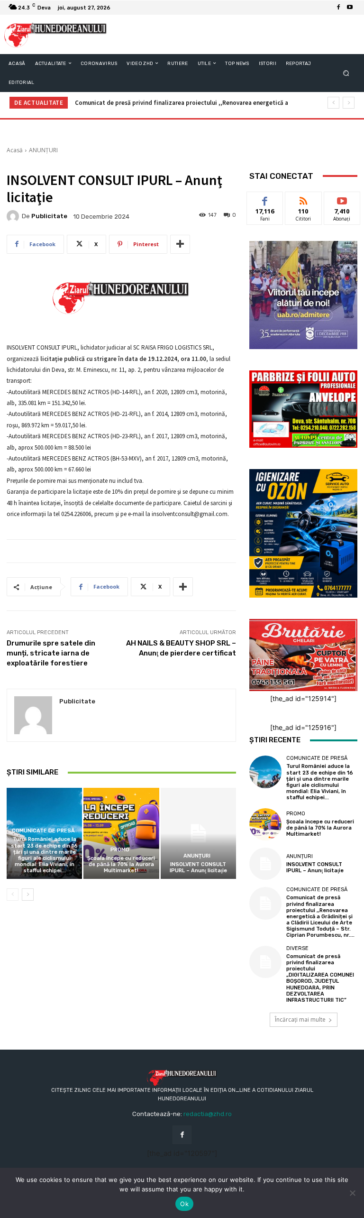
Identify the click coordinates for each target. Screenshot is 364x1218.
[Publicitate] (14, 216)
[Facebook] (338, 7)
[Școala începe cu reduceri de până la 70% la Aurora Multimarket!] (121, 833)
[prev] (333, 103)
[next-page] (28, 894)
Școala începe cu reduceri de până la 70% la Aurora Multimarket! (121, 864)
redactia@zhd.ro (207, 1113)
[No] (352, 1193)
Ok (184, 1204)
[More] (180, 244)
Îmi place (265, 199)
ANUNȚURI (43, 150)
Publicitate (49, 216)
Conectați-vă (303, 202)
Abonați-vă (342, 199)
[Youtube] (349, 7)
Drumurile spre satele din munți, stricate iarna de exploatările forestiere (51, 653)
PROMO (119, 849)
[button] (346, 73)
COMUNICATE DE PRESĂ (43, 830)
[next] (349, 103)
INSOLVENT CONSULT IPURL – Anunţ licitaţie (198, 867)
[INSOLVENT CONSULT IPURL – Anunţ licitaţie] (198, 833)
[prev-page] (12, 894)
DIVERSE (297, 948)
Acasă (15, 150)
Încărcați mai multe (300, 1019)
